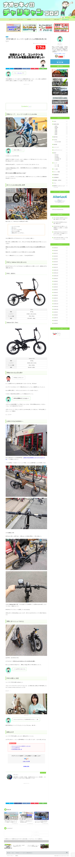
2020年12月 (60, 270)
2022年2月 (60, 247)
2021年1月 (60, 267)
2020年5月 (60, 289)
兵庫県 (61, 131)
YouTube (60, 139)
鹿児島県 (61, 127)
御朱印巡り (60, 136)
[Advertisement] (26, 93)
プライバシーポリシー (10, 855)
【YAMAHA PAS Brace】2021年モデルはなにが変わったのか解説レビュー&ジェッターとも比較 (61, 233)
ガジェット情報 (60, 171)
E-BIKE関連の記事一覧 (17, 749)
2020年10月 (60, 275)
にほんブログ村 (26, 761)
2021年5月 (60, 256)
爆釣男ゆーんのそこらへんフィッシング (60, 186)
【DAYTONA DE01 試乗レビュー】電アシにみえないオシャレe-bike (61, 238)
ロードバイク (60, 147)
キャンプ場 (61, 166)
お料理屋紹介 (60, 177)
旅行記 (60, 152)
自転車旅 (29, 19)
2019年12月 (60, 303)
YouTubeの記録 (61, 141)
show (30, 106)
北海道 (61, 126)
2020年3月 (60, 295)
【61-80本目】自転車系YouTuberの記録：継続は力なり (60, 223)
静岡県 (61, 134)
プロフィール (20, 19)
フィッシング (47, 19)
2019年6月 (60, 320)
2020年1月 (60, 300)
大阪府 (61, 130)
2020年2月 (60, 298)
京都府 (61, 128)
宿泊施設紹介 (60, 174)
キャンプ (38, 19)
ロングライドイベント (60, 150)
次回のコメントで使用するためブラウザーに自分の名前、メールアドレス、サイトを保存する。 (24, 838)
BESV (27, 715)
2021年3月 (60, 261)
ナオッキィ (19, 73)
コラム (60, 183)
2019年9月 (60, 312)
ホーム (10, 19)
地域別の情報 (60, 124)
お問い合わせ (56, 19)
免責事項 (16, 855)
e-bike (7, 36)
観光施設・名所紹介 (60, 180)
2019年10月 (60, 309)
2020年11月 (60, 272)
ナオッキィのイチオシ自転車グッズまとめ (21, 746)
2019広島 (61, 156)
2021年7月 (60, 253)
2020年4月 (60, 292)
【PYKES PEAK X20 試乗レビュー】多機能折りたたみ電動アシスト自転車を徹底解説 (61, 228)
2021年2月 (60, 264)
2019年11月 (60, 306)
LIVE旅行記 (61, 160)
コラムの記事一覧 (16, 747)
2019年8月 (60, 314)
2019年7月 (60, 317)
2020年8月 (60, 281)
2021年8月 (60, 250)
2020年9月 (60, 278)
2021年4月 (60, 258)
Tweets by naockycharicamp (57, 209)
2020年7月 (60, 284)
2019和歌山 (61, 157)
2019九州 (61, 154)
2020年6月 (60, 286)
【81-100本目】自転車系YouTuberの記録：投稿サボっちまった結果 (61, 219)
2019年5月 (60, 323)
